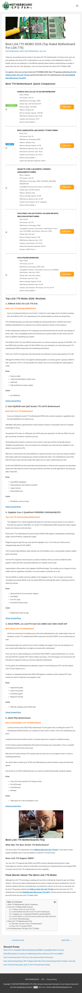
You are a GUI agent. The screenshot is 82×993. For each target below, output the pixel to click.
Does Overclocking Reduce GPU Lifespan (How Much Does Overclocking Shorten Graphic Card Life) (39, 961)
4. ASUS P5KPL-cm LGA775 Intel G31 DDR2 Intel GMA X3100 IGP (34, 916)
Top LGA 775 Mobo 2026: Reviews (20, 907)
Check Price (67, 107)
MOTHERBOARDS (12, 51)
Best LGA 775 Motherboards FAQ (20, 921)
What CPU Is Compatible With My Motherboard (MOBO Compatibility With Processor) (34, 950)
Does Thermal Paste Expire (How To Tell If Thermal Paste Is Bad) (27, 965)
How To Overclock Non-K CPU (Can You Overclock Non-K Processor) (28, 957)
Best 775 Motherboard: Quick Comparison (23, 904)
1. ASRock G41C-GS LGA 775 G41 (23, 909)
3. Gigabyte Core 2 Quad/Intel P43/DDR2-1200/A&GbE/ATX (31, 914)
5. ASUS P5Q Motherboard (20, 919)
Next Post (67, 940)
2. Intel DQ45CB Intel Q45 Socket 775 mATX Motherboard (31, 912)
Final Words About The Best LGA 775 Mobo (23, 928)
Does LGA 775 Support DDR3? (22, 926)
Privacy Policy (52, 979)
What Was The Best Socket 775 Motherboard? (27, 923)
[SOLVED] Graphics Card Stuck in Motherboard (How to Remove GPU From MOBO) (33, 954)
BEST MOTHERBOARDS (29, 51)
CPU (43, 979)
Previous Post (17, 940)
